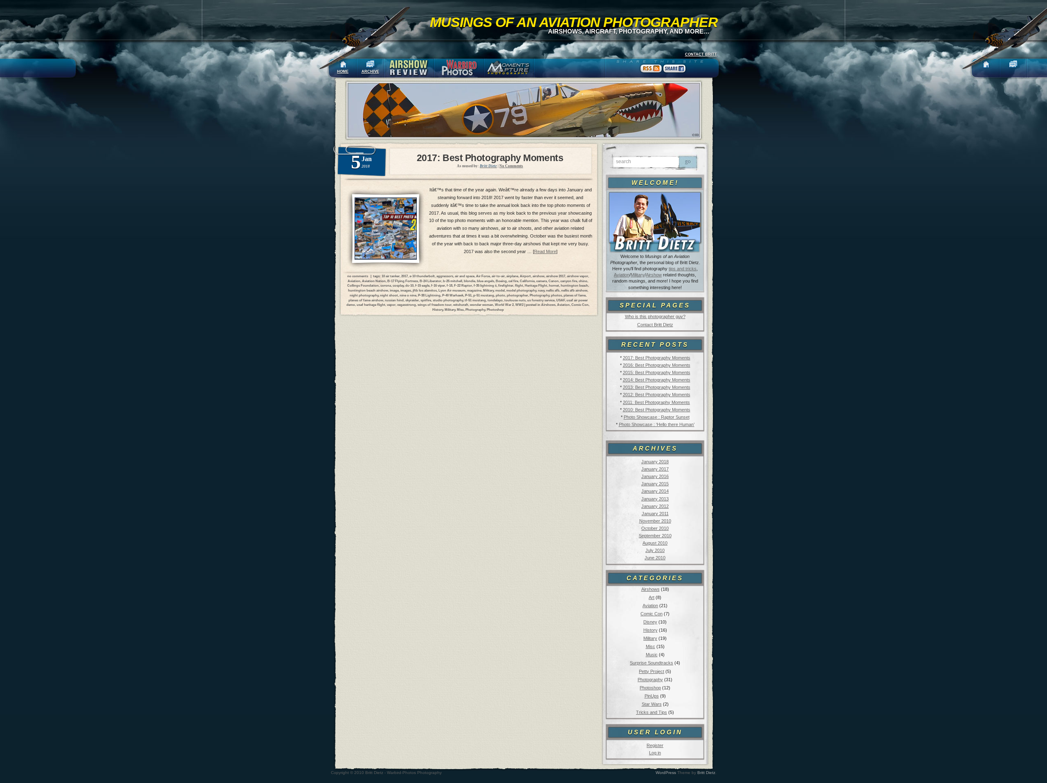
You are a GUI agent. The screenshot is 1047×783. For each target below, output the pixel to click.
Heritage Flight (536, 285)
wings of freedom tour (435, 305)
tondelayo (495, 300)
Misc (650, 646)
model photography (521, 290)
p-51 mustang (483, 295)
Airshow (654, 274)
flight (519, 285)
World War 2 (504, 305)
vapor (391, 305)
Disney (650, 621)
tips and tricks (683, 268)
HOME (342, 72)
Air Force (483, 276)
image (394, 290)
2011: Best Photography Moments (656, 402)
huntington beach (574, 285)
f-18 (449, 285)
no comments (357, 276)
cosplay (398, 285)
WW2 (519, 305)
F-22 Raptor (463, 285)
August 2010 (655, 543)
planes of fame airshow (365, 300)
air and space (464, 276)
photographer (517, 295)
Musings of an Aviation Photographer (574, 22)
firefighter (505, 285)
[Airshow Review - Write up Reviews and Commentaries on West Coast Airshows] (409, 68)
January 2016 (655, 476)
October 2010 (655, 528)
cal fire (513, 281)
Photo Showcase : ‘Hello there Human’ (656, 424)
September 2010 (655, 535)
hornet (554, 285)
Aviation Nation (374, 281)
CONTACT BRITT (701, 54)
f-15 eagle (422, 285)
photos (556, 295)
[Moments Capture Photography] (509, 68)
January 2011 (655, 513)
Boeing (501, 281)
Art (651, 597)
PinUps (652, 695)
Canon (553, 281)
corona (385, 285)
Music (652, 654)
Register (655, 745)
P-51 (468, 295)
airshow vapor (577, 276)
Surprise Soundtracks (651, 662)
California (527, 281)
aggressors (444, 276)
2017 (404, 276)
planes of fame (575, 295)
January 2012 (655, 506)
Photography (650, 679)
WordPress (666, 772)
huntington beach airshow (368, 290)
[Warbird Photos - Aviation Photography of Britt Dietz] (459, 68)
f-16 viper (438, 285)
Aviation (621, 274)
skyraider (412, 300)
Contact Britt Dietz (655, 324)
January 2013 (655, 498)
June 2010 (655, 557)
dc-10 (409, 285)
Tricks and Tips (651, 712)
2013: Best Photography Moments (656, 387)
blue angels (485, 281)
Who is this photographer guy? (655, 316)
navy (541, 290)
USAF (560, 300)
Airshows (650, 589)
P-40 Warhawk (452, 295)
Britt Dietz (706, 772)
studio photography (448, 300)
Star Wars (652, 704)
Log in (655, 752)
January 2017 (655, 469)
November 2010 (655, 520)
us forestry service (541, 300)
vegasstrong (406, 305)
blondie (469, 281)
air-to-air (498, 276)
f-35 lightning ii (485, 285)
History (650, 630)
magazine (474, 290)
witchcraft (460, 305)
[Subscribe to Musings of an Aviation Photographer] (651, 72)
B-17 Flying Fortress (402, 281)
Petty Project (651, 671)
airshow (538, 276)
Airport (525, 276)
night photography (364, 295)
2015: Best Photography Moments (656, 372)
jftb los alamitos (425, 290)
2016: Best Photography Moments (656, 365)
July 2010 (655, 550)
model (500, 290)
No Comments (511, 166)
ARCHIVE (370, 72)
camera (541, 281)
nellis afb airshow (574, 290)
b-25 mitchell (452, 281)
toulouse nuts (515, 300)
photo (500, 295)
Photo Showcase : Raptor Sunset (657, 417)
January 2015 (655, 483)
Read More (545, 251)
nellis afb (552, 290)
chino (583, 281)
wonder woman (481, 305)
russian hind (394, 300)
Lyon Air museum (451, 290)
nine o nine (408, 295)
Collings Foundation (363, 285)
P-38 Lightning (429, 295)
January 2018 (655, 461)
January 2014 (655, 491)
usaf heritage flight (371, 305)
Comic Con (651, 613)
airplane (512, 276)
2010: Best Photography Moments (656, 409)
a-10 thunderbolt (422, 276)
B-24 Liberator (430, 281)
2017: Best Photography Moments (656, 357)
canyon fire (568, 281)
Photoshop (650, 687)
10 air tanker (391, 276)
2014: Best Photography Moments (656, 379)
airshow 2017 (555, 276)
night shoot (389, 295)
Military (638, 274)
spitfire (425, 300)
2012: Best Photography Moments (656, 394)
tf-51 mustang (475, 300)
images (405, 290)
